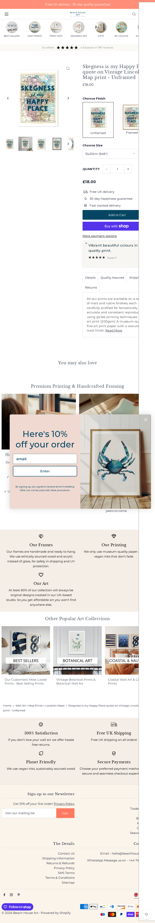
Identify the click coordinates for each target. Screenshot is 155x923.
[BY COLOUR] (121, 27)
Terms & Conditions (59, 878)
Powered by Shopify (56, 913)
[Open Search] (134, 14)
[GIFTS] (101, 27)
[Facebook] (4, 895)
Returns (91, 287)
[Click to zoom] (67, 68)
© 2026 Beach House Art (20, 913)
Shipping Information (58, 858)
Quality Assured (112, 277)
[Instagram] (11, 895)
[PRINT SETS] (56, 27)
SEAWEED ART (78, 36)
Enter (45, 471)
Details (90, 277)
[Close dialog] (145, 419)
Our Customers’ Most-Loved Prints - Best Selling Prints (26, 681)
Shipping (136, 277)
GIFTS (101, 36)
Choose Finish (94, 98)
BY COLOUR (121, 36)
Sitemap (68, 882)
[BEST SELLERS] (12, 27)
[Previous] (8, 98)
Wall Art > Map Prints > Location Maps (40, 705)
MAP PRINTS (35, 36)
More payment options (100, 236)
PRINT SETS (56, 36)
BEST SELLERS (12, 36)
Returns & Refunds (60, 863)
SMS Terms (66, 873)
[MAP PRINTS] (35, 27)
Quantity (91, 169)
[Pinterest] (19, 895)
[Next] (67, 98)
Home (7, 705)
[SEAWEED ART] (79, 27)
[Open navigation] (34, 14)
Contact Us (66, 853)
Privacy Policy (64, 804)
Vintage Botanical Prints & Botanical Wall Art (75, 681)
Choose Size (93, 145)
